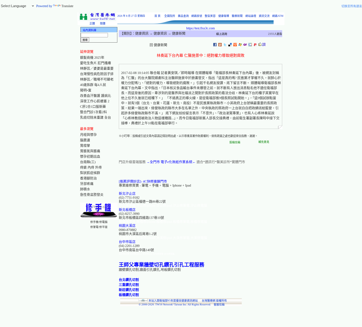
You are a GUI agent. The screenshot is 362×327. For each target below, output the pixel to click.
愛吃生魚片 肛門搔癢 (95, 63)
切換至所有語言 (351, 6)
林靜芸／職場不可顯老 (97, 79)
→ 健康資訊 (158, 33)
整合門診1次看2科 (93, 112)
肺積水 (85, 189)
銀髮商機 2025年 (92, 57)
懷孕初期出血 (90, 156)
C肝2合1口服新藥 (93, 106)
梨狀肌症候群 (90, 173)
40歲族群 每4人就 (93, 85)
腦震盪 (85, 140)
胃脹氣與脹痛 (90, 151)
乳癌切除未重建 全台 (95, 117)
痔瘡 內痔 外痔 (91, 167)
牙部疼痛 (86, 184)
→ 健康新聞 (176, 33)
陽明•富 (85, 90)
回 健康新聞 (158, 45)
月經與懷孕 (88, 134)
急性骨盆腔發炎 (91, 194)
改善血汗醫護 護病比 (95, 95)
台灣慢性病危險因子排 (97, 74)
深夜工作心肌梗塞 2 (94, 101)
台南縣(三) (88, 162)
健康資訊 (142, 33)
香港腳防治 (88, 178)
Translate (67, 6)
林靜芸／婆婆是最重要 (97, 68)
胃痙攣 (85, 145)
